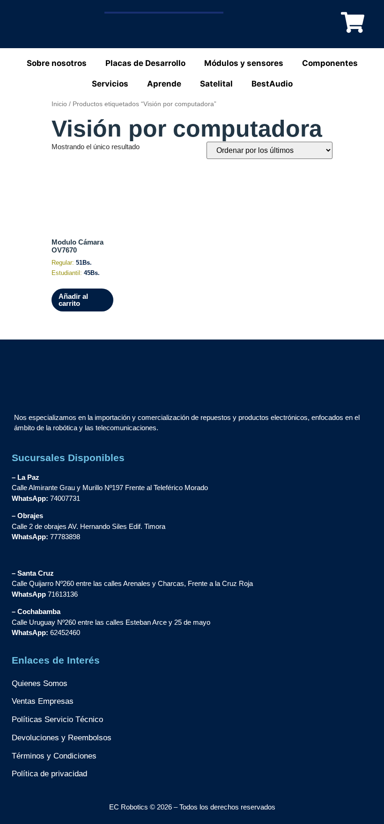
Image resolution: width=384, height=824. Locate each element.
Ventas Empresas (43, 701)
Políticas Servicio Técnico (57, 719)
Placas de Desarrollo (145, 63)
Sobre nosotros (57, 63)
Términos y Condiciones (54, 756)
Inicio (59, 104)
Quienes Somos (39, 683)
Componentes (330, 63)
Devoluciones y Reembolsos (61, 737)
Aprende (164, 83)
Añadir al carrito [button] (73, 299)
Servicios (110, 83)
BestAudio (272, 83)
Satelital (216, 83)
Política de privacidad (49, 773)
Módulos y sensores (243, 63)
